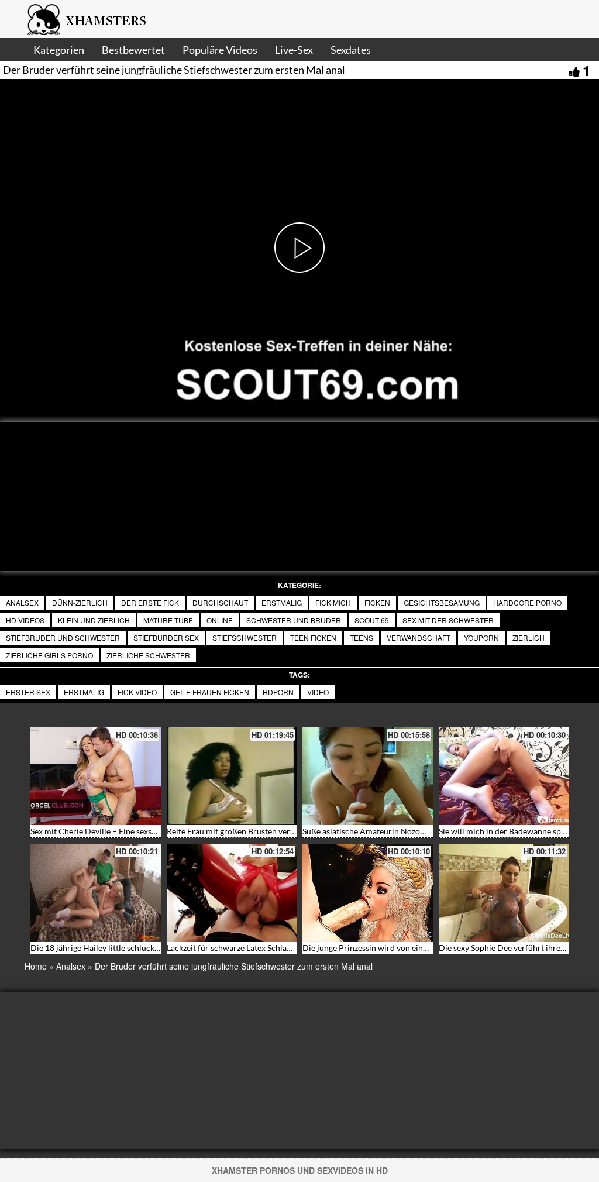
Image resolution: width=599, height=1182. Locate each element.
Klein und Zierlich (94, 620)
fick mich (333, 602)
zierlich (528, 637)
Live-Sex (294, 49)
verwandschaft (418, 637)
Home (36, 966)
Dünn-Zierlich (80, 602)
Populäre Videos (220, 49)
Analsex (22, 602)
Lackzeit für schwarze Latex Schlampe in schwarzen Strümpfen (279, 948)
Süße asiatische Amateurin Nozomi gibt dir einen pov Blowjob (414, 831)
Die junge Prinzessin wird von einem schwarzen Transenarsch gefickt (426, 948)
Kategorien (58, 49)
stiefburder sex (166, 637)
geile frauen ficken (209, 692)
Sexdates (351, 49)
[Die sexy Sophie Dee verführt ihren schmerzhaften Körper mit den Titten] (504, 893)
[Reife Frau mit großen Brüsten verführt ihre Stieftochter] (232, 776)
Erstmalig (281, 602)
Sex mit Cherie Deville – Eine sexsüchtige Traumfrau (124, 831)
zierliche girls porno (49, 655)
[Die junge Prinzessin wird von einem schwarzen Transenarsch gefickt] (367, 893)
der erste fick (150, 602)
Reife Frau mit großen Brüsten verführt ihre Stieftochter (268, 831)
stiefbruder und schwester (63, 637)
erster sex (28, 692)
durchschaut (220, 602)
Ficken (377, 602)
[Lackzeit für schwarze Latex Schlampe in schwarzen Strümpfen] (232, 893)
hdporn (278, 692)
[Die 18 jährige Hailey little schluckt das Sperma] (95, 893)
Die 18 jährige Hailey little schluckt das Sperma (115, 948)
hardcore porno (527, 602)
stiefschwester (244, 637)
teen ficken (313, 637)
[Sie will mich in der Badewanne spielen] (504, 776)
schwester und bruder (293, 620)
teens (361, 637)
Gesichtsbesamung (442, 602)
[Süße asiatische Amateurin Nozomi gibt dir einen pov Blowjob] (367, 776)
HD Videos (25, 620)
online (219, 620)
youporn (481, 637)
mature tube (168, 620)
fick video (137, 692)
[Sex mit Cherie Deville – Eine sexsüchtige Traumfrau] (95, 776)
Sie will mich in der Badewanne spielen (509, 831)
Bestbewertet (133, 49)
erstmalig (84, 692)
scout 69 (371, 620)
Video (318, 692)
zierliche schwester (148, 655)
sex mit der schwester (448, 620)
